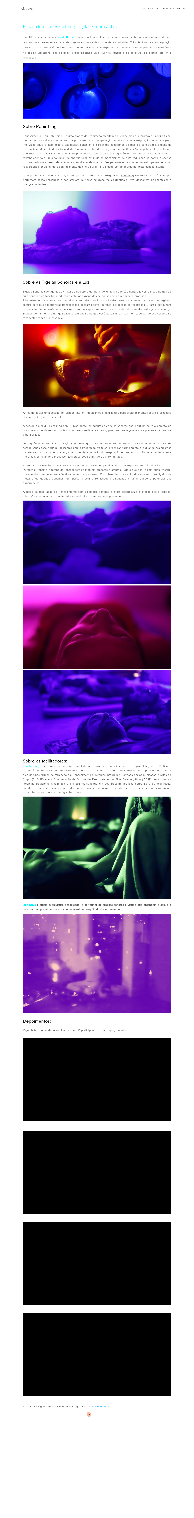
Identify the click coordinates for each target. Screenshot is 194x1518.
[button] (97, 91)
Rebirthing (127, 175)
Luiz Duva (29, 904)
